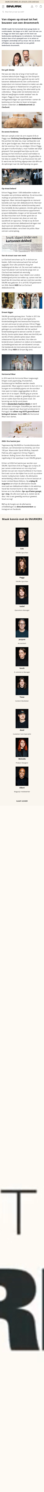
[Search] (3, 12)
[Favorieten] (36, 6)
